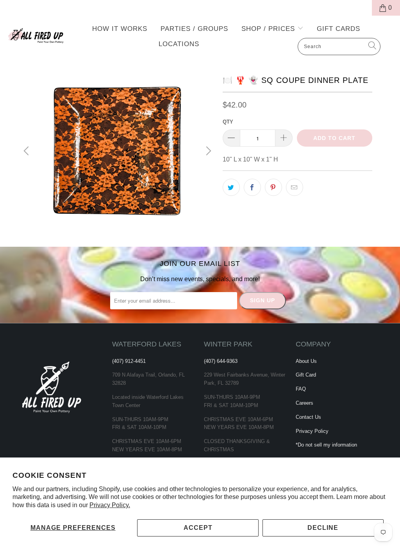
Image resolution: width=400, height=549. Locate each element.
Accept (198, 527)
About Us (306, 361)
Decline (322, 527)
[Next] (207, 151)
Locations (179, 44)
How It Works (119, 28)
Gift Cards (338, 28)
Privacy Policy (312, 431)
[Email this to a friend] (294, 187)
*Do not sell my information (326, 445)
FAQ (301, 389)
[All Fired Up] (36, 34)
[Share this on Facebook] (252, 187)
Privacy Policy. (109, 505)
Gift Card (306, 375)
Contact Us (308, 417)
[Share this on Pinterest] (273, 187)
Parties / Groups (194, 28)
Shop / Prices (269, 28)
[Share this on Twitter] (231, 187)
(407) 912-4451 (129, 361)
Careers (304, 403)
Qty (228, 122)
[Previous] (27, 151)
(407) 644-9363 (221, 361)
